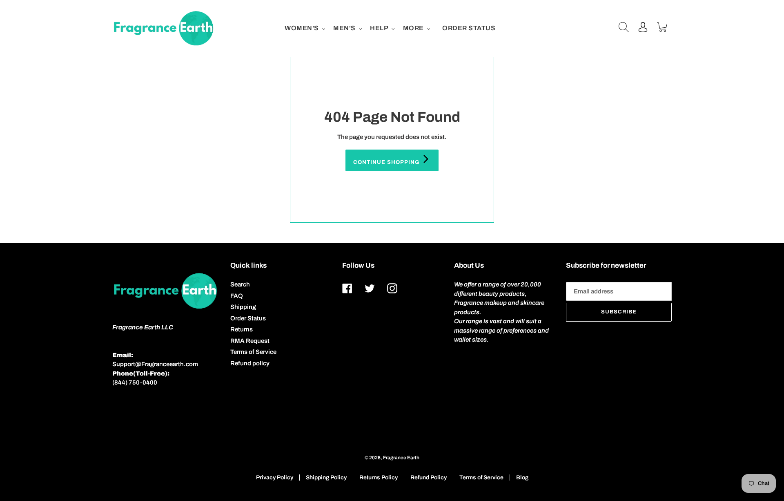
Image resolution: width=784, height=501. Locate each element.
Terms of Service (253, 352)
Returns (241, 329)
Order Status (248, 318)
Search (240, 284)
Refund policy (250, 363)
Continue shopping (387, 162)
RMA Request (250, 341)
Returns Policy (378, 477)
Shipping (243, 307)
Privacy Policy (274, 477)
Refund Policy (428, 477)
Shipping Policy (326, 477)
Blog (522, 477)
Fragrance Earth (401, 458)
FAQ (236, 296)
